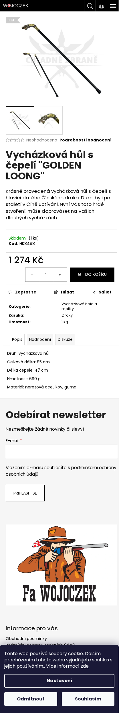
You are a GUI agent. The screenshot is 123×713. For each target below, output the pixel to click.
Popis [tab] (17, 339)
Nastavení (59, 680)
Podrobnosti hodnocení (85, 140)
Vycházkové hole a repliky (79, 306)
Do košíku (96, 274)
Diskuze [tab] (65, 339)
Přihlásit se (25, 493)
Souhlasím (88, 699)
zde (85, 666)
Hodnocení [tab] (40, 339)
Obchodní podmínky (26, 638)
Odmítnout (31, 699)
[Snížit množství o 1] (32, 274)
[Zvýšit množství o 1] (60, 274)
